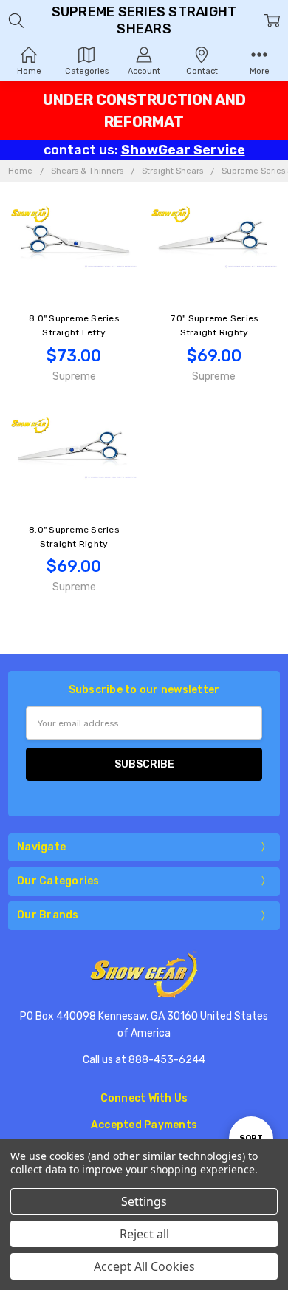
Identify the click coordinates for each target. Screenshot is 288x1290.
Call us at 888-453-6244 (144, 1060)
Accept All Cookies (144, 1266)
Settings (144, 1201)
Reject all (144, 1234)
